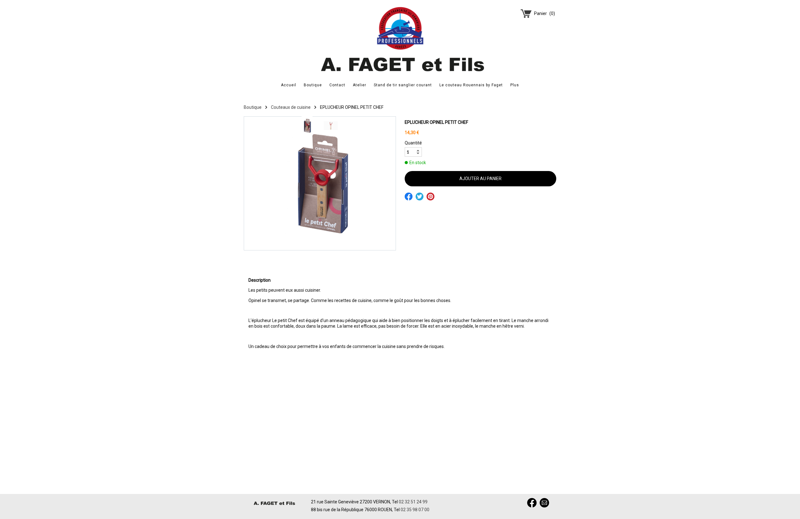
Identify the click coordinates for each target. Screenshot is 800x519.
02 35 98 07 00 (415, 509)
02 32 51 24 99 (413, 501)
